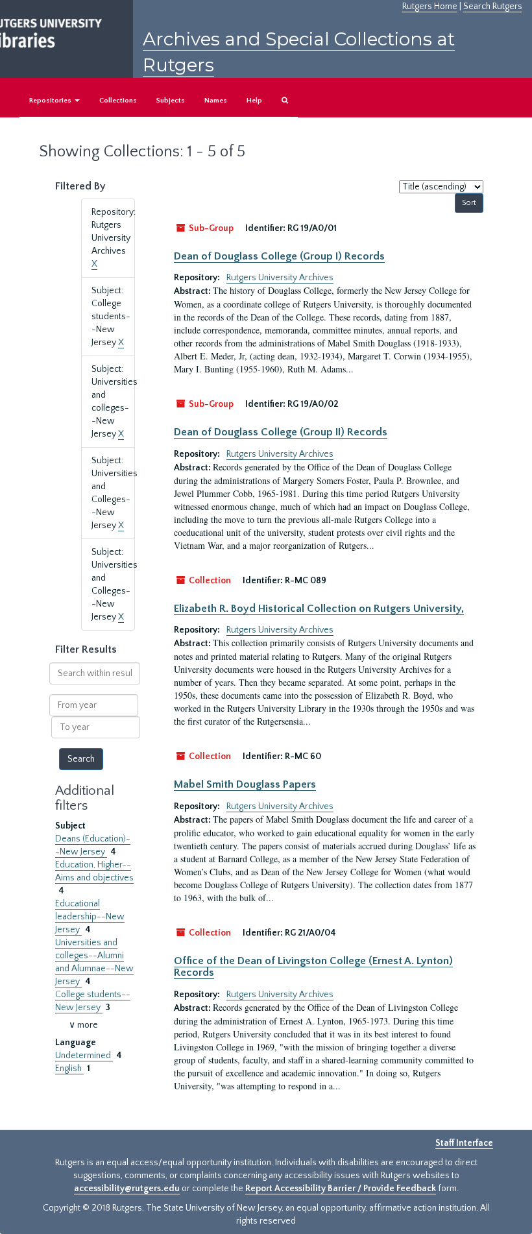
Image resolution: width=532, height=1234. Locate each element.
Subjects (170, 100)
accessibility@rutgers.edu (127, 1188)
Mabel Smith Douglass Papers (245, 784)
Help (254, 100)
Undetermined (84, 1055)
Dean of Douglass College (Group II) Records (280, 432)
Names (215, 100)
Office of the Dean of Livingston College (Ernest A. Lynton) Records (313, 966)
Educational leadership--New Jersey (90, 917)
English (69, 1068)
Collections (118, 100)
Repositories (51, 100)
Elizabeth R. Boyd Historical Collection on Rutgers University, (319, 608)
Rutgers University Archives (279, 277)
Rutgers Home (429, 6)
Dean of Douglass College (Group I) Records (279, 256)
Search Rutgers (492, 6)
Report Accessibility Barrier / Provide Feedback (340, 1188)
